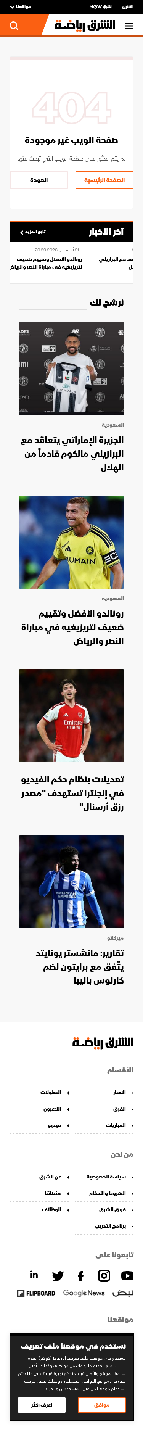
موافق (102, 1405)
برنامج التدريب (110, 1226)
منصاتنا (53, 1193)
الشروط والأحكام (107, 1193)
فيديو (54, 1125)
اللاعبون (52, 1108)
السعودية (113, 425)
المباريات (116, 1125)
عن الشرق (50, 1176)
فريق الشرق (112, 1209)
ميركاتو (115, 938)
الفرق (119, 1108)
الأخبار (119, 1092)
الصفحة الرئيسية (104, 180)
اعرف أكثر (41, 1405)
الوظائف (51, 1209)
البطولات (50, 1092)
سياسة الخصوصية (106, 1176)
